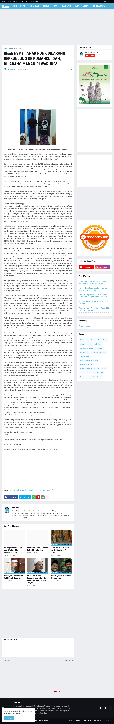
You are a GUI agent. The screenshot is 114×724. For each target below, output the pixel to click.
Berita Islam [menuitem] (34, 6)
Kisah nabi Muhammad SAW (89, 360)
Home (3, 1)
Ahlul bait (98, 344)
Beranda (7, 48)
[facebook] (105, 1)
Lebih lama (69, 660)
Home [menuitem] (15, 6)
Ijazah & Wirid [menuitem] (67, 6)
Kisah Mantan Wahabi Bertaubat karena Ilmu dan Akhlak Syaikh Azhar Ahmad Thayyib (37, 579)
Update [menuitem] (22, 6)
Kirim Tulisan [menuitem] (98, 6)
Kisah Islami (24, 490)
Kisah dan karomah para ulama (96, 340)
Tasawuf (50, 490)
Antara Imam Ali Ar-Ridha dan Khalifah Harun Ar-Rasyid (60, 550)
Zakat (82, 377)
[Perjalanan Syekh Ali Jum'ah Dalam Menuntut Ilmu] (37, 538)
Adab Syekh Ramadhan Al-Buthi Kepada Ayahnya (13, 577)
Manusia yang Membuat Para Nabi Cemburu (61, 577)
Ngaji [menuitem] (55, 6)
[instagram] (108, 1)
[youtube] (111, 1)
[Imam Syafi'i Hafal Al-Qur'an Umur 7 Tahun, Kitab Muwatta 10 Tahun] (14, 538)
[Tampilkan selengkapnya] (47, 497)
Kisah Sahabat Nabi (86, 364)
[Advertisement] (57, 27)
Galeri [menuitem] (77, 6)
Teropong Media (84, 326)
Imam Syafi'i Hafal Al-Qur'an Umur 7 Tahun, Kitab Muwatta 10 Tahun (14, 550)
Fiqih (81, 340)
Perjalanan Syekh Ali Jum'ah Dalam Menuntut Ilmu (37, 549)
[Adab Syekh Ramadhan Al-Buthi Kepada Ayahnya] (14, 566)
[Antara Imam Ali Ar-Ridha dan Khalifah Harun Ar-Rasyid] (61, 538)
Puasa (104, 369)
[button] (104, 6)
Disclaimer (25, 1)
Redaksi (15, 507)
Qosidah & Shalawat (86, 348)
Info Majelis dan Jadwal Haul (89, 369)
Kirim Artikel (34, 1)
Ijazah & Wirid (84, 352)
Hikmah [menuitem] (46, 6)
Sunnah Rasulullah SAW (95, 373)
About (9, 1)
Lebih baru (6, 660)
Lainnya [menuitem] (85, 6)
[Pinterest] (38, 497)
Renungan (42, 490)
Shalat (82, 344)
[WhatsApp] (34, 497)
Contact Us (16, 1)
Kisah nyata (33, 490)
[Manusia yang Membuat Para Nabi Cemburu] (61, 566)
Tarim (82, 373)
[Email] (43, 497)
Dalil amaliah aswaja (99, 352)
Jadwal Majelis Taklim (95, 377)
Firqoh (90, 344)
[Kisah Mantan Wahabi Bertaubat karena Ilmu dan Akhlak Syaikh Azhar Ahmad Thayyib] (37, 566)
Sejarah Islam (84, 356)
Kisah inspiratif (16, 48)
